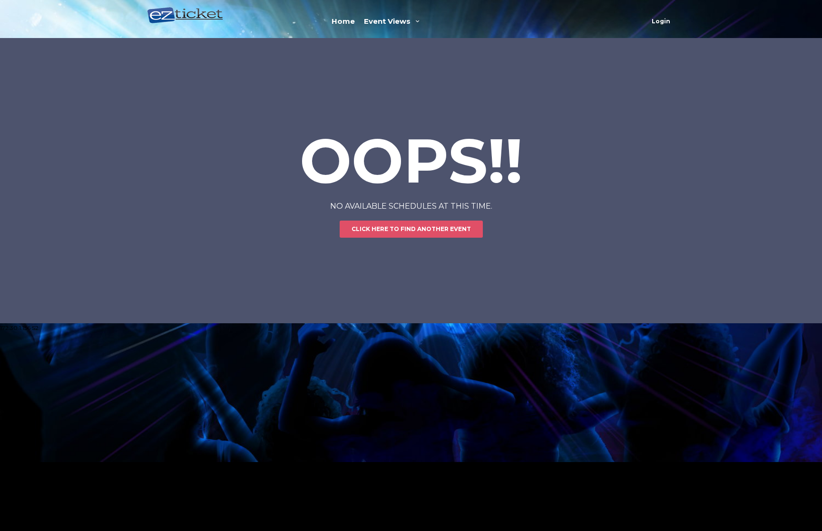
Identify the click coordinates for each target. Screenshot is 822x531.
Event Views (388, 21)
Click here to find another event (411, 228)
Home (343, 21)
